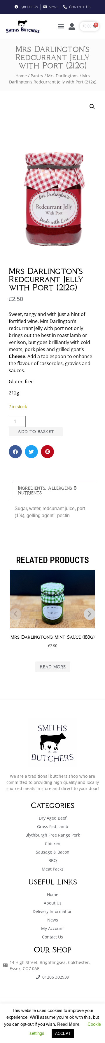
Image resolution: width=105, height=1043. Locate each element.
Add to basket (36, 431)
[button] (61, 26)
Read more (53, 666)
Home (21, 75)
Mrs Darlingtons (62, 75)
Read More (68, 1024)
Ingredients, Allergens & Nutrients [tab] (47, 490)
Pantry (37, 75)
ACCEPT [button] (63, 1033)
